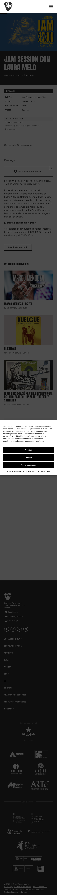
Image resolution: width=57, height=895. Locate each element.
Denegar (28, 457)
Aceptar (28, 450)
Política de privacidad (31, 471)
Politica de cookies (14, 471)
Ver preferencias (28, 465)
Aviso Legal (45, 471)
